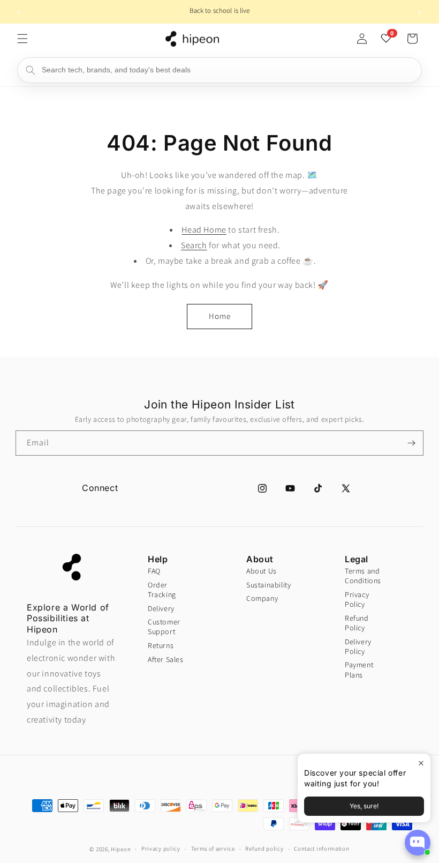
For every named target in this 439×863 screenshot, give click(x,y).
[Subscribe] (411, 443)
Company (262, 598)
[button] (22, 38)
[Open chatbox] (417, 842)
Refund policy (264, 848)
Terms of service (213, 848)
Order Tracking (162, 589)
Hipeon (121, 849)
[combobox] (219, 70)
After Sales (166, 659)
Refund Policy (357, 623)
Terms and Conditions (363, 575)
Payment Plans (359, 669)
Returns (160, 645)
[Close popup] (421, 763)
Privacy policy (160, 848)
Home (220, 316)
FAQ (154, 571)
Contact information (321, 848)
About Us (261, 571)
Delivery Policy (358, 646)
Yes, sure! (364, 806)
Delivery (161, 608)
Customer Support (164, 626)
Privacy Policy (357, 599)
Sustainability (264, 585)
